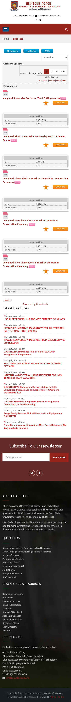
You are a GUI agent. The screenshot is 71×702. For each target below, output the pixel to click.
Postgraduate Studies (13, 559)
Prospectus (7, 597)
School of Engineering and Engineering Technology (26, 551)
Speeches (7, 608)
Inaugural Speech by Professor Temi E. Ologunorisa (31, 98)
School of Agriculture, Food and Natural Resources (26, 548)
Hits (64, 80)
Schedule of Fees (10, 623)
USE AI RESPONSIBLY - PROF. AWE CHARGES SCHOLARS (34, 319)
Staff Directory (9, 627)
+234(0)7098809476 (24, 15)
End (63, 71)
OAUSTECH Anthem (12, 619)
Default (41, 80)
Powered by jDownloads (35, 304)
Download (60, 103)
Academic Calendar (11, 616)
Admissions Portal (11, 562)
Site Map (6, 630)
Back (7, 300)
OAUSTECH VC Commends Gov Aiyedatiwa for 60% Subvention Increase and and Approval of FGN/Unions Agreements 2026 (31, 390)
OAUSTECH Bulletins (12, 605)
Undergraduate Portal (13, 566)
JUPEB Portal (8, 570)
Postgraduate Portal (12, 573)
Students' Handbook (12, 612)
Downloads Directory (12, 594)
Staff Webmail (9, 577)
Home (5, 38)
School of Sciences (11, 555)
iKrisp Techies (57, 697)
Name (52, 80)
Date (58, 80)
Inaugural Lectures (11, 601)
